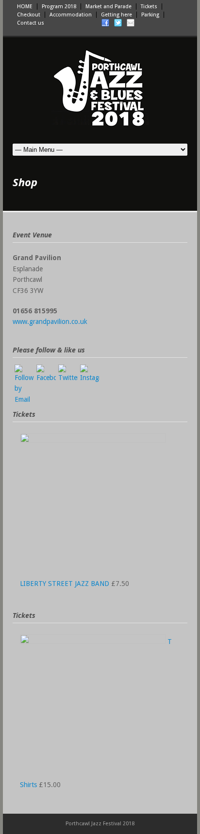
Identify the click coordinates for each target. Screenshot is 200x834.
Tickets (149, 6)
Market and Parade (108, 6)
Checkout (28, 15)
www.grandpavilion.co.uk (50, 321)
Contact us (30, 23)
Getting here (116, 15)
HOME (25, 6)
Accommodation (71, 15)
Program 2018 (59, 6)
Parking (150, 15)
